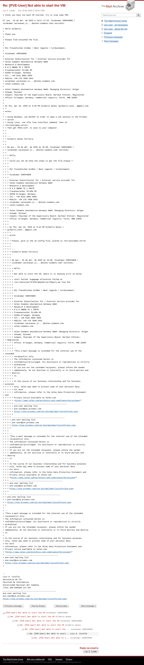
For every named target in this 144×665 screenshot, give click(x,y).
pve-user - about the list (115, 29)
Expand (108, 33)
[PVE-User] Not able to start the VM (25, 613)
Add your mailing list (36, 659)
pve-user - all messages (116, 25)
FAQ (50, 659)
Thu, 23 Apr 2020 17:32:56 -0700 (31, 11)
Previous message (13, 606)
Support (58, 659)
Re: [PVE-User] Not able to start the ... (47, 629)
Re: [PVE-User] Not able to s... (51, 638)
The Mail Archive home (115, 21)
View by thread (38, 606)
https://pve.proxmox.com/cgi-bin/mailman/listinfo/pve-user (46, 411)
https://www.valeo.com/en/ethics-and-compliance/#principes (47, 400)
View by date (61, 606)
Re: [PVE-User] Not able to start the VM (32, 617)
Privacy (69, 659)
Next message (87, 606)
